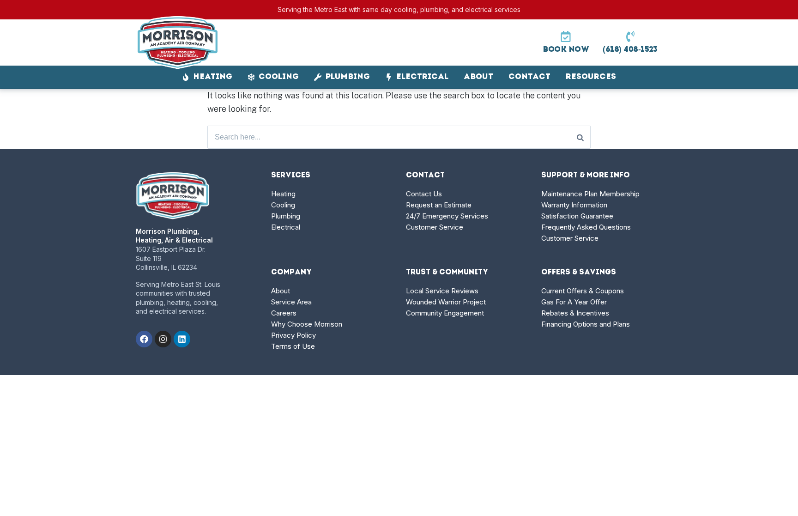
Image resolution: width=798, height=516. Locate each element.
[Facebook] (144, 339)
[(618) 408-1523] (630, 36)
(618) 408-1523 (630, 50)
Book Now (566, 50)
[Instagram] (163, 339)
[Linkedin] (182, 339)
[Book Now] (565, 36)
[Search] (580, 137)
